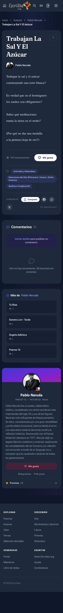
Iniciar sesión (22, 238)
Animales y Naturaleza (24, 171)
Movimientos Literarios (46, 524)
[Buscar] (34, 5)
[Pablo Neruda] (9, 65)
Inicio (5, 20)
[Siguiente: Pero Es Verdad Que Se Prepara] (53, 37)
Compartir (32, 199)
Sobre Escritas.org (44, 556)
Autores (17, 20)
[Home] (4, 5)
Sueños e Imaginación (19, 186)
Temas (7, 535)
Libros (37, 529)
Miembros (9, 562)
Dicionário (39, 541)
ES (41, 5)
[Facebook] (44, 199)
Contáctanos (41, 567)
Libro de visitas (11, 567)
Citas (6, 529)
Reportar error (50, 207)
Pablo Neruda (34, 20)
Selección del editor (14, 541)
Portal (7, 556)
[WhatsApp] (52, 199)
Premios (38, 535)
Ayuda (37, 562)
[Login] (48, 5)
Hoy (36, 518)
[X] (9, 207)
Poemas (8, 518)
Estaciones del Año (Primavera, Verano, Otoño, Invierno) (31, 178)
